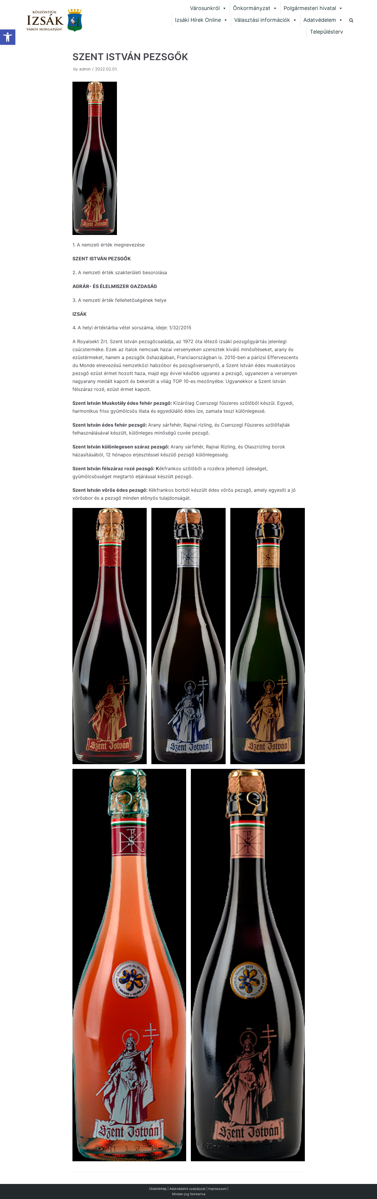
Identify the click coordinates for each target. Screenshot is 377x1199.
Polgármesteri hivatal (310, 8)
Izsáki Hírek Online (198, 20)
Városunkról (205, 8)
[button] (7, 37)
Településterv (326, 32)
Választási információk (262, 20)
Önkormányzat (251, 8)
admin (85, 69)
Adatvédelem (319, 20)
